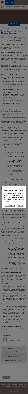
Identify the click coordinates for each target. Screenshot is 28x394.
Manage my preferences (10, 205)
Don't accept (21, 188)
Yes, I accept (20, 205)
